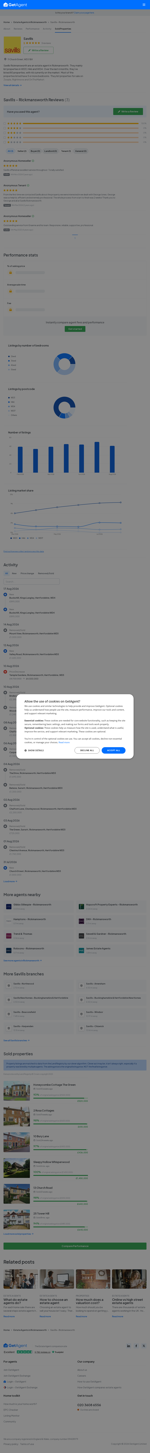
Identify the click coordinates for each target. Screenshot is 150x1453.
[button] (34, 750)
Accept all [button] (113, 750)
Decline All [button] (87, 750)
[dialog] (75, 726)
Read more (64, 742)
